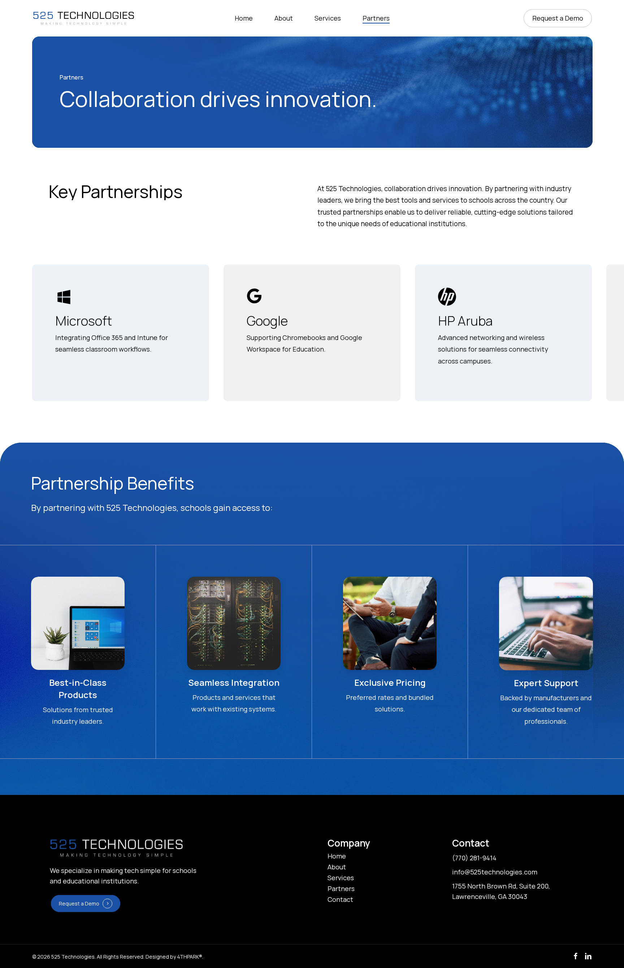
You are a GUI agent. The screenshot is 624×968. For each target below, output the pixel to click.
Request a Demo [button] (79, 903)
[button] (337, 856)
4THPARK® (189, 956)
